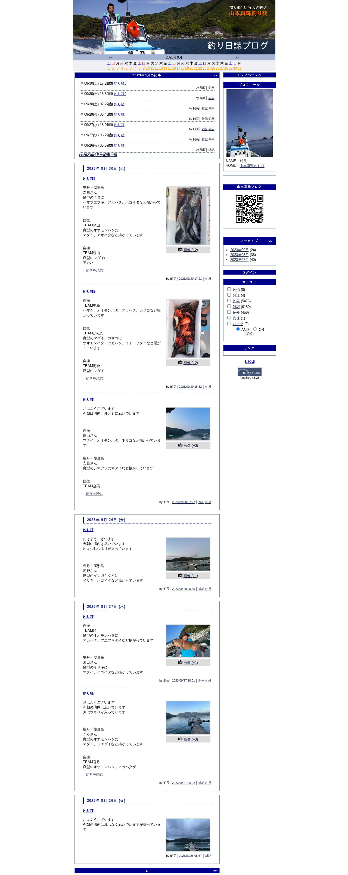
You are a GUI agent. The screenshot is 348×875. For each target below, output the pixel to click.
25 (213, 68)
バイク (238, 324)
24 (209, 68)
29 (230, 68)
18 (183, 68)
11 (152, 68)
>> (237, 58)
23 (204, 68)
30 (235, 68)
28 (226, 68)
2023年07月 (239, 260)
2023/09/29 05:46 (183, 588)
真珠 (236, 318)
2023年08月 (239, 255)
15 (170, 68)
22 (200, 68)
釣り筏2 (120, 94)
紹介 (236, 312)
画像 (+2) (191, 250)
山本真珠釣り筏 (252, 166)
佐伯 (236, 290)
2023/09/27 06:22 (183, 782)
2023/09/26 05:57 (190, 855)
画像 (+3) (191, 445)
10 (148, 68)
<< (111, 58)
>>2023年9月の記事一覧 (98, 155)
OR (261, 330)
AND (245, 330)
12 (157, 68)
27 (222, 68)
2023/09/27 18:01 (183, 680)
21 (196, 68)
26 (217, 68)
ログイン (249, 272)
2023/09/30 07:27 (183, 502)
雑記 (205, 108)
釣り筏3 (120, 83)
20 (191, 68)
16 (174, 68)
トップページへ (249, 74)
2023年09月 (239, 250)
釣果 (212, 87)
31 (239, 68)
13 (161, 68)
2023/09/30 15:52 (190, 386)
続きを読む (94, 270)
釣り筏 (119, 104)
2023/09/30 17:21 (190, 278)
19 (187, 68)
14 (165, 68)
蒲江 (236, 295)
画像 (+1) (191, 576)
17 (178, 68)
